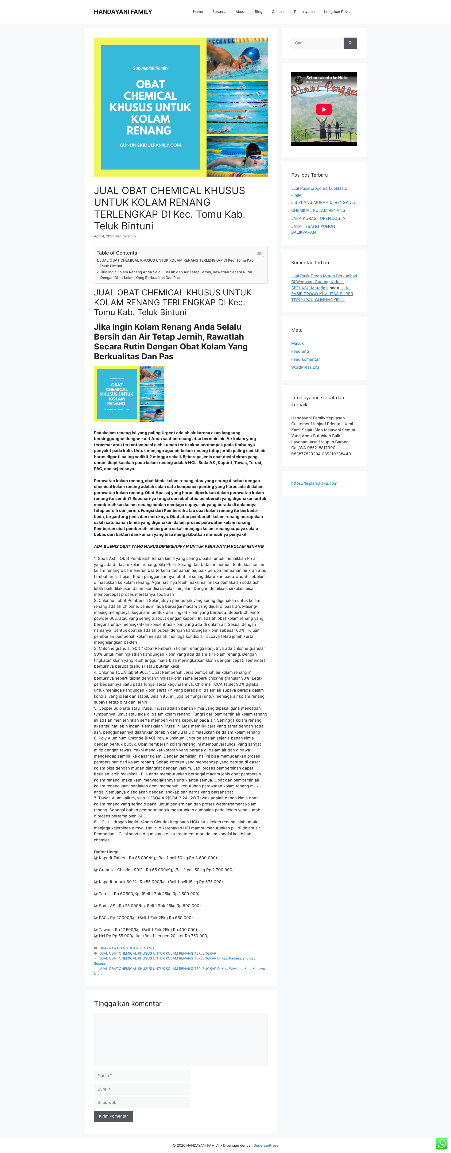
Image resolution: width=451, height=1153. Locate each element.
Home (198, 11)
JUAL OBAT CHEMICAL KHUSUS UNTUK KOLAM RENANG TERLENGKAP (157, 953)
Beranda (219, 11)
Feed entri (300, 351)
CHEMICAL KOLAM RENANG (318, 210)
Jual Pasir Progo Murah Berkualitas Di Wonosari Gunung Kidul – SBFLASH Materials (324, 282)
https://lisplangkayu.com (314, 483)
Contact (278, 11)
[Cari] (350, 43)
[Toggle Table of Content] (257, 253)
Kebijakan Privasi (338, 11)
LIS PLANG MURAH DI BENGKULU (324, 202)
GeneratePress (266, 1145)
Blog (258, 11)
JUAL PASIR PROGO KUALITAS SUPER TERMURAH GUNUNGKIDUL (322, 294)
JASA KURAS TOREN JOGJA (318, 218)
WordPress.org (305, 367)
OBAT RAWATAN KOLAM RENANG (126, 948)
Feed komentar (305, 359)
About (240, 11)
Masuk (297, 343)
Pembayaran (304, 11)
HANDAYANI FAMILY (123, 11)
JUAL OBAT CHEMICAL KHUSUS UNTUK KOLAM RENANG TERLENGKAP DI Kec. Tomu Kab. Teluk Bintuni (177, 263)
